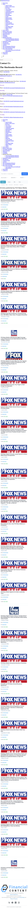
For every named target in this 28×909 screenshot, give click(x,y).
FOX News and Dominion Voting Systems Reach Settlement (13, 868)
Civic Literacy (8, 9)
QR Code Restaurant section (9, 47)
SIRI (8, 693)
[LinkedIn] (15, 902)
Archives (5, 45)
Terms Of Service (13, 898)
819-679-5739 (6, 95)
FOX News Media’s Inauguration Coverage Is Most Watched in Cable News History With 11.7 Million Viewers (13, 247)
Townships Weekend (7, 32)
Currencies (11, 184)
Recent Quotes (3, 177)
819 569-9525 (6, 71)
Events (6, 16)
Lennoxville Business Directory (12, 40)
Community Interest (9, 11)
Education (7, 14)
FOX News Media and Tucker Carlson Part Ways (13, 846)
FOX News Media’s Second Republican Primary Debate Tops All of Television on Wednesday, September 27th (12, 708)
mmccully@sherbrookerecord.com (7, 82)
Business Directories (7, 37)
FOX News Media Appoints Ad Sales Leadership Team (13, 592)
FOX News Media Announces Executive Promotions (13, 663)
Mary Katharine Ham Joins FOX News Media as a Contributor (13, 524)
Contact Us (5, 53)
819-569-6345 (23, 81)
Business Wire (4, 230)
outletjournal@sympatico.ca (6, 75)
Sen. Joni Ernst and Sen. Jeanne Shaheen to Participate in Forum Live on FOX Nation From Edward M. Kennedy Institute (12, 802)
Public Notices (8, 27)
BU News (7, 7)
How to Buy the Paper (7, 48)
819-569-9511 (19, 74)
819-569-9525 (6, 101)
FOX (4, 209)
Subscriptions (8, 51)
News (4, 4)
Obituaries (5, 35)
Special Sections (6, 33)
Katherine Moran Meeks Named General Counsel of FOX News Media (13, 407)
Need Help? (5, 52)
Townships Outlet (9, 26)
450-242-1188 (9, 94)
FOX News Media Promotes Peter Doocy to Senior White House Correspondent (13, 478)
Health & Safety (8, 19)
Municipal (7, 21)
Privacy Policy (21, 897)
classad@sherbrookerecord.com (17, 101)
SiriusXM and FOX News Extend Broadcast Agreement (11, 684)
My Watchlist (13, 177)
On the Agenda (8, 22)
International (16, 184)
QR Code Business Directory (9, 46)
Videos (6, 29)
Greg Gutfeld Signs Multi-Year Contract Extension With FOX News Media (13, 570)
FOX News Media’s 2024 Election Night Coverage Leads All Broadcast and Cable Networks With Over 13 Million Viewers (14, 339)
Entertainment (8, 15)
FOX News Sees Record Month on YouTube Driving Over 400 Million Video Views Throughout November (14, 314)
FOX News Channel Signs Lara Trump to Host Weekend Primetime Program (12, 200)
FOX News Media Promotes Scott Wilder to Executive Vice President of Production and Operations (12, 641)
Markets (3, 181)
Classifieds (5, 36)
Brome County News (10, 6)
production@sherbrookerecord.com (17, 112)
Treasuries (21, 184)
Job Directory (6, 42)
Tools (20, 181)
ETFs (14, 181)
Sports (6, 25)
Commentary (8, 10)
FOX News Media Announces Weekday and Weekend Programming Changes (14, 269)
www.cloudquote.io (14, 894)
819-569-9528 (6, 106)
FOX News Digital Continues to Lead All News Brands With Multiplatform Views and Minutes (14, 825)
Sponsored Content (9, 24)
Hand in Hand (8, 17)
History (7, 20)
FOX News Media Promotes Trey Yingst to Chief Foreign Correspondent (13, 385)
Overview (3, 184)
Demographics (8, 12)
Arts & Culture (8, 5)
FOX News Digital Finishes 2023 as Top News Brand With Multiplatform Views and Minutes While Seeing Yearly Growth (14, 617)
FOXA (6, 209)
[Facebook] (12, 902)
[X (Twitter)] (9, 902)
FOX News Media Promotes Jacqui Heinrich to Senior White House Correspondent (14, 454)
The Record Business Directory (12, 38)
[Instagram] (18, 902)
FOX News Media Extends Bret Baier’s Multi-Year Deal (13, 730)
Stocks (9, 181)
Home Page (5, 3)
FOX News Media (5, 204)
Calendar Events (6, 43)
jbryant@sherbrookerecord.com (15, 95)
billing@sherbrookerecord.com (16, 106)
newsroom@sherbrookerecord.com (17, 87)
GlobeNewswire (4, 276)
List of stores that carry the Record (12, 50)
